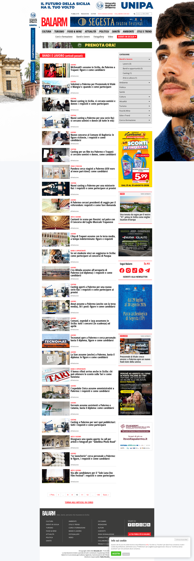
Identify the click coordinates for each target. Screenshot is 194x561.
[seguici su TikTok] (137, 524)
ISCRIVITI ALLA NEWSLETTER (135, 276)
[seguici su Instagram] (133, 524)
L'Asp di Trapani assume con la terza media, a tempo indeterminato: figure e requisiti (93, 237)
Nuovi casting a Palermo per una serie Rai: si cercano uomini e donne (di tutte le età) (93, 119)
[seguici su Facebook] (129, 524)
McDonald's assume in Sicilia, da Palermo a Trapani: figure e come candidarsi (93, 68)
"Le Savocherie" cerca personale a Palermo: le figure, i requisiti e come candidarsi (93, 457)
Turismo (123, 106)
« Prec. (52, 494)
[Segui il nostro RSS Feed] (148, 524)
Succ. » (106, 494)
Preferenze (126, 554)
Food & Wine (124, 111)
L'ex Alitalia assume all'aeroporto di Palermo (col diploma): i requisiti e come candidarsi (91, 272)
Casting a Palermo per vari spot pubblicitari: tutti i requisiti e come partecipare (93, 423)
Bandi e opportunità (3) (132, 68)
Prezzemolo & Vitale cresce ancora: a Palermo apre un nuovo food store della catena (135, 359)
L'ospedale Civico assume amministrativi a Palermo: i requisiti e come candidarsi (92, 390)
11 (82, 494)
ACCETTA (116, 553)
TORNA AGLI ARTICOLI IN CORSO (79, 502)
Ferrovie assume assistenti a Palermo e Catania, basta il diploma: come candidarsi (92, 407)
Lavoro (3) (127, 64)
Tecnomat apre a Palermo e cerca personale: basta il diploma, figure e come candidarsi (93, 339)
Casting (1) (127, 73)
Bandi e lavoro (83, 36)
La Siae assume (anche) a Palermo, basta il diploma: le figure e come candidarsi (93, 356)
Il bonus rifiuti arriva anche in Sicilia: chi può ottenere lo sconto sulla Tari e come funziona (91, 374)
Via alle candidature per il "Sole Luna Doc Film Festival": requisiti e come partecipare (93, 474)
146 (98, 494)
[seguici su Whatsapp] (141, 524)
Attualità (123, 101)
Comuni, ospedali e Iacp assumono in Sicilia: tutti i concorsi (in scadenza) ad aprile (90, 323)
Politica (122, 87)
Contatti (102, 531)
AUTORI (93, 14)
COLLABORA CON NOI (122, 14)
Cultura (122, 96)
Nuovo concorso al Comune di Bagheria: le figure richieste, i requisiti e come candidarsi (92, 137)
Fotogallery (99, 36)
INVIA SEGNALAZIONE (105, 14)
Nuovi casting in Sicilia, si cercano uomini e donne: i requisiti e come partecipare (93, 102)
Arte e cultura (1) (130, 78)
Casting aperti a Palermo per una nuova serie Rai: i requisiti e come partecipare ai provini (92, 289)
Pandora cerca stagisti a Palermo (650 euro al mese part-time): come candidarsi (93, 170)
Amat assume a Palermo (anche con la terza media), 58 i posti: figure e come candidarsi (93, 305)
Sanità (122, 92)
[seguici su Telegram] (145, 524)
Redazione (75, 76)
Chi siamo (102, 521)
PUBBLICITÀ (75, 14)
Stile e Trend (124, 115)
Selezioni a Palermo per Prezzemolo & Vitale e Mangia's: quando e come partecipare (93, 85)
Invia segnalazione (106, 534)
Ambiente (123, 82)
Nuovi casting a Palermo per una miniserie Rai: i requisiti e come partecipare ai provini (93, 187)
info (147, 545)
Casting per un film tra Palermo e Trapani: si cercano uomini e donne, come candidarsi (93, 153)
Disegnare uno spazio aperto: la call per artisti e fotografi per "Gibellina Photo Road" (93, 440)
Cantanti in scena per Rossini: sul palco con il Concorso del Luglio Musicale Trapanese (93, 221)
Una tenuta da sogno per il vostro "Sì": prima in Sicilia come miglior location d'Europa (135, 217)
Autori (101, 528)
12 (87, 494)
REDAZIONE (85, 14)
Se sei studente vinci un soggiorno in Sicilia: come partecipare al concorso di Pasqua (93, 254)
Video (110, 36)
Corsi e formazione (64, 36)
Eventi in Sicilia (52, 524)
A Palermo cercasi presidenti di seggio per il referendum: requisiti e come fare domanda (93, 204)
